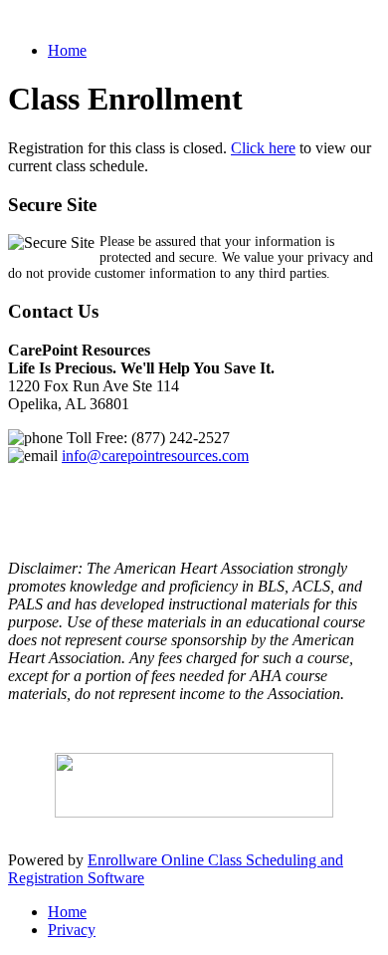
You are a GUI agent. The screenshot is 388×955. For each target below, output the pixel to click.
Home (67, 50)
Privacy (72, 929)
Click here (263, 147)
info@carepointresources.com (155, 455)
